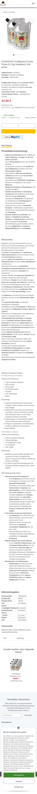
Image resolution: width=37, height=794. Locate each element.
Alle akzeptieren (19, 775)
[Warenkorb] (24, 4)
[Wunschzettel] (21, 4)
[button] (14, 4)
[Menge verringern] (4, 126)
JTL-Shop (27, 791)
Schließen (19, 781)
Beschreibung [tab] (7, 146)
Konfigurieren (18, 787)
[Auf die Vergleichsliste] (26, 21)
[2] (12, 138)
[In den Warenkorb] (18, 132)
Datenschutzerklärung (10, 770)
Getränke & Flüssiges (16, 75)
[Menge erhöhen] (33, 126)
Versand (18, 108)
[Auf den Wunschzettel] (31, 21)
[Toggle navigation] (33, 3)
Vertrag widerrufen (12, 791)
